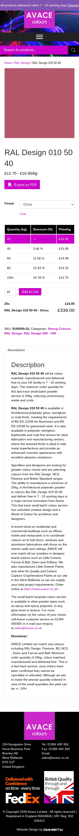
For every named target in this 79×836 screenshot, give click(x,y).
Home (8, 63)
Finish (9, 203)
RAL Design (22, 63)
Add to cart (30, 292)
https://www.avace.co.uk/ (41, 589)
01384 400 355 (57, 744)
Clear (23, 213)
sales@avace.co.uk (28, 628)
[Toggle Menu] (39, 37)
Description (16, 350)
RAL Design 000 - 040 (40, 333)
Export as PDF (25, 185)
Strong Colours (59, 328)
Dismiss (73, 5)
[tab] (39, 350)
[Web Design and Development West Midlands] (53, 829)
